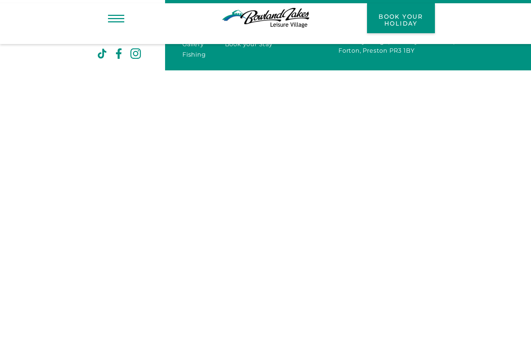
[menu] (116, 18)
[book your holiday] (401, 18)
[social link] (102, 54)
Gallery (193, 45)
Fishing (194, 55)
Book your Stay (249, 45)
